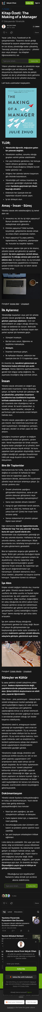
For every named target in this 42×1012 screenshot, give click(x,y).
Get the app (31, 1002)
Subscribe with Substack (23, 977)
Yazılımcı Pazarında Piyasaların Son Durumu (12, 919)
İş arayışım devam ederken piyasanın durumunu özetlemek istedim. (15, 924)
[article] (21, 924)
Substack (10, 1007)
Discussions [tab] (18, 912)
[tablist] (13, 912)
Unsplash (25, 304)
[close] (35, 942)
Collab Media (15, 671)
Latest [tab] (10, 912)
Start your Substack (15, 1002)
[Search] (38, 912)
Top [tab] (4, 912)
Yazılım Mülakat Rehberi (13, 936)
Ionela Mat (14, 304)
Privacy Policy (24, 986)
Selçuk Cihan (11, 25)
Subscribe (29, 3)
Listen (37, 26)
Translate (6, 9)
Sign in (37, 3)
